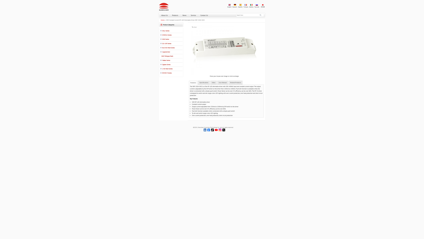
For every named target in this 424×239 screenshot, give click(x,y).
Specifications (203, 82)
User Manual (223, 82)
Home (163, 20)
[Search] (262, 15)
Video (213, 82)
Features (193, 83)
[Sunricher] (164, 6)
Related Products (235, 82)
